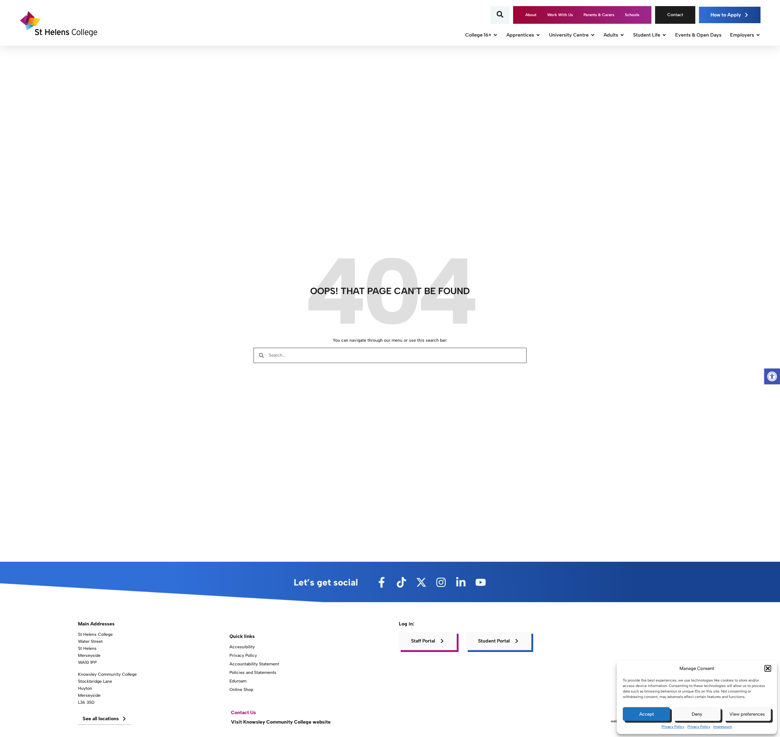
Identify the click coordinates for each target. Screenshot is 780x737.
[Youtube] (480, 582)
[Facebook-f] (381, 582)
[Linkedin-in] (461, 582)
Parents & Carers (598, 14)
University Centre (569, 35)
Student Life (646, 35)
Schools (632, 14)
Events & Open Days (698, 35)
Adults (611, 35)
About (531, 14)
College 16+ (478, 35)
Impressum (722, 727)
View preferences (747, 714)
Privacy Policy (672, 727)
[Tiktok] (401, 582)
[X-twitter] (421, 582)
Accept (646, 714)
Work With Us (560, 14)
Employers (742, 35)
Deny (697, 714)
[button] (768, 668)
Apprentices (520, 35)
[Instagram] (441, 582)
